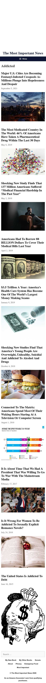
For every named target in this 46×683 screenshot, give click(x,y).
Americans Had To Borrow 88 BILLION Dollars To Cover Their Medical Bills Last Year (22, 242)
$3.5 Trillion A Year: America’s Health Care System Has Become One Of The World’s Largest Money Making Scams (22, 292)
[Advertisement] (23, 25)
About (10, 664)
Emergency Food (31, 664)
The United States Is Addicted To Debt (22, 578)
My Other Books (25, 660)
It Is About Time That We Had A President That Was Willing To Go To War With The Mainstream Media (23, 473)
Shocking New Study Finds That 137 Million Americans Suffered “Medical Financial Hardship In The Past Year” (21, 188)
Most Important (23, 667)
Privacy (19, 664)
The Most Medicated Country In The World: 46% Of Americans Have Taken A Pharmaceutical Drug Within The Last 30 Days (21, 134)
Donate (38, 660)
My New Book (10, 660)
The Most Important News (23, 53)
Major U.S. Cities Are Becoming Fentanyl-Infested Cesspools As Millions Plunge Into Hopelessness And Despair (22, 78)
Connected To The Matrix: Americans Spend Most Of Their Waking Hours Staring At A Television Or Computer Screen (21, 412)
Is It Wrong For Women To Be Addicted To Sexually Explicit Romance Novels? (20, 524)
